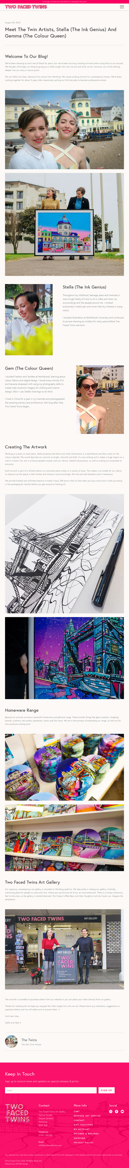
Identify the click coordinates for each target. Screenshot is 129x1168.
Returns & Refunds (86, 1133)
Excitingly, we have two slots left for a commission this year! (64, 2)
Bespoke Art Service (87, 1116)
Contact (79, 1120)
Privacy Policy (84, 1142)
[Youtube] (122, 1111)
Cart (77, 1111)
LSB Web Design (21, 1164)
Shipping (79, 1138)
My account (82, 1129)
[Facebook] (116, 1111)
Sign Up (106, 1090)
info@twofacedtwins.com (50, 1145)
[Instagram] (110, 1111)
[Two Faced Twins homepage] (26, 7)
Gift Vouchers (83, 1124)
